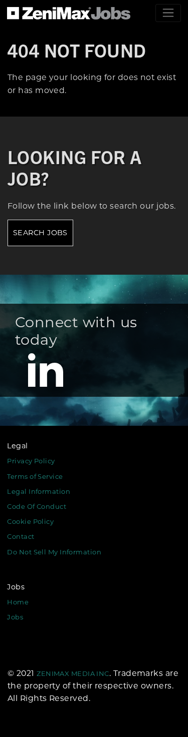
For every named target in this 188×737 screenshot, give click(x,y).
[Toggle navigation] (168, 13)
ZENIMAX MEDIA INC (73, 673)
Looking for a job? (75, 167)
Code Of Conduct (36, 506)
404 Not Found (77, 50)
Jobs (16, 587)
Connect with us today (76, 331)
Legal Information (38, 491)
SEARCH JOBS (40, 232)
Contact (20, 536)
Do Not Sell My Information (54, 552)
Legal (17, 446)
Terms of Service (35, 476)
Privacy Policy (31, 461)
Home (18, 602)
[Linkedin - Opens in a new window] (45, 368)
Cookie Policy (30, 521)
